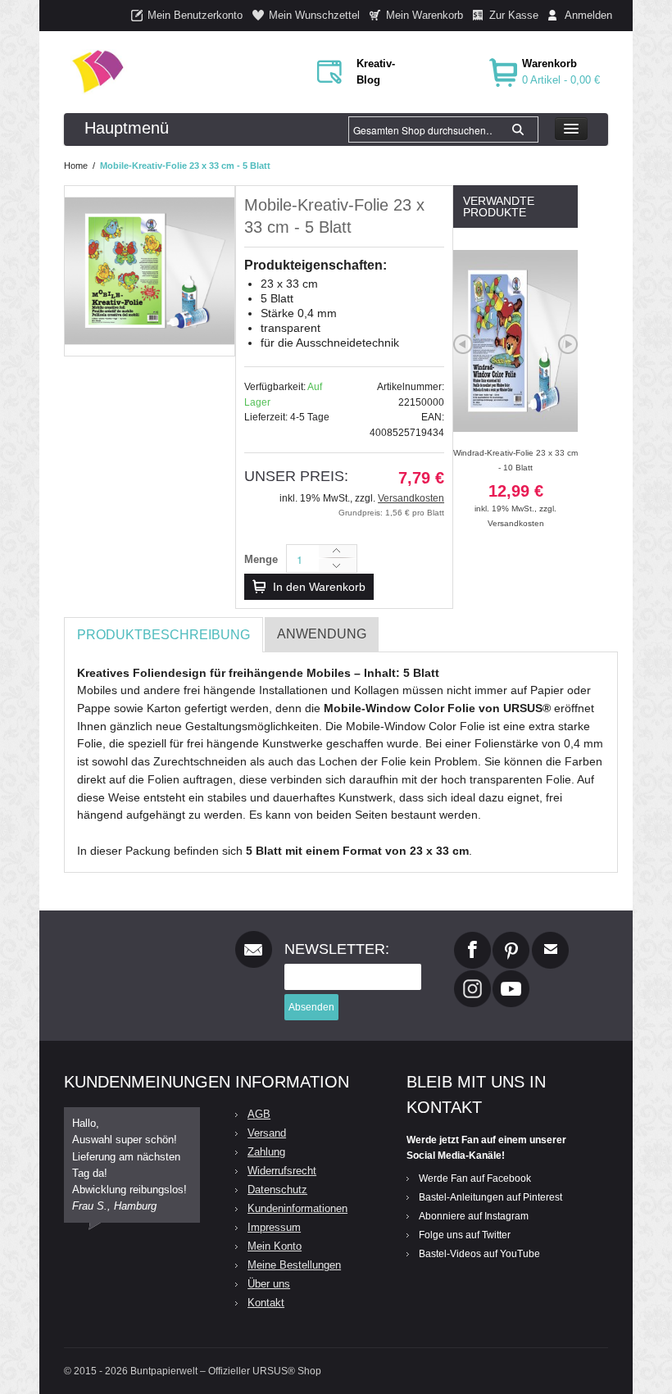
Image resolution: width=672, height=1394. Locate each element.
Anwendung (321, 634)
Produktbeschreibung (163, 635)
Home (76, 165)
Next (568, 344)
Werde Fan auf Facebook (475, 1178)
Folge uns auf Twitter (465, 1235)
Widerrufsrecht (281, 1171)
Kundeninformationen (297, 1208)
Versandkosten (411, 498)
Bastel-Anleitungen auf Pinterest (490, 1197)
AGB (258, 1114)
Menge (261, 559)
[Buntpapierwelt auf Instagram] (472, 977)
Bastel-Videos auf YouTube (479, 1254)
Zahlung (266, 1152)
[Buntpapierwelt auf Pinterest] (511, 938)
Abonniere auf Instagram (474, 1216)
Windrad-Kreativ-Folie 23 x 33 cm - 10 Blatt (515, 480)
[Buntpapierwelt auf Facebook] (472, 938)
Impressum (274, 1227)
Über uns (268, 1284)
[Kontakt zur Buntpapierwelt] (550, 938)
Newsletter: (336, 949)
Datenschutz (277, 1189)
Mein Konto (274, 1246)
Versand (266, 1133)
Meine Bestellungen (294, 1265)
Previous (463, 344)
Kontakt (265, 1302)
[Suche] (518, 129)
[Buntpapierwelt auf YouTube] (511, 977)
